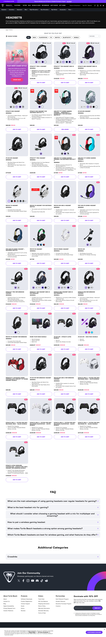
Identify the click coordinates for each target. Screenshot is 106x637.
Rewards (90, 5)
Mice (26, 9)
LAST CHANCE (54, 5)
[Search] (94, 5)
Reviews (23, 611)
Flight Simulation (34, 9)
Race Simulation (45, 9)
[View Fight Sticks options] (58, 9)
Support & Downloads (75, 5)
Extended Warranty (43, 611)
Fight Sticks (54, 9)
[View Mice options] (27, 9)
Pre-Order (68, 130)
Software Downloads (26, 599)
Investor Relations (8, 611)
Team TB (84, 5)
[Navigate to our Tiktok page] (41, 581)
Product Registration (26, 601)
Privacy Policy (32, 632)
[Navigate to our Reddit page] (46, 581)
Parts (69, 9)
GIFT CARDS (62, 5)
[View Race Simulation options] (49, 9)
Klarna (22, 608)
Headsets (3, 9)
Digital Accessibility (8, 606)
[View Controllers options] (15, 9)
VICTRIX (25, 5)
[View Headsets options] (7, 9)
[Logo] (2, 5)
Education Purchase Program (63, 604)
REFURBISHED (45, 5)
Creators (58, 606)
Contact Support (25, 604)
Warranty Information (44, 608)
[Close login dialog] (66, 352)
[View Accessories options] (66, 9)
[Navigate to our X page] (18, 581)
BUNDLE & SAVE (36, 5)
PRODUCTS (9, 5)
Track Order (41, 599)
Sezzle (22, 606)
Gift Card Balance (43, 601)
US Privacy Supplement (44, 632)
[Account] (97, 5)
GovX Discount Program (62, 599)
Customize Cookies (94, 632)
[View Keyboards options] (22, 9)
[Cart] (100, 5)
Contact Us (6, 601)
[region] (53, 632)
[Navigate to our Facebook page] (23, 581)
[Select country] (103, 5)
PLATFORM (17, 5)
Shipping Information (43, 604)
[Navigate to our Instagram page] (28, 581)
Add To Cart (41, 83)
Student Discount (60, 601)
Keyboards (19, 9)
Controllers (11, 9)
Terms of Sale (42, 613)
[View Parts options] (71, 9)
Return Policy (42, 606)
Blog (4, 604)
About (5, 599)
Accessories (63, 9)
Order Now (17, 80)
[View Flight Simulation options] (38, 9)
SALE (29, 5)
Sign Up (97, 608)
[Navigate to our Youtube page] (32, 581)
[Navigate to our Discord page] (37, 581)
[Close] (104, 629)
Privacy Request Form (9, 608)
